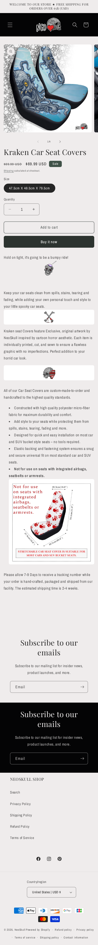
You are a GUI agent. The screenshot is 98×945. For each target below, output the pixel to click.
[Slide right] (60, 141)
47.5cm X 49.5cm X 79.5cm (29, 188)
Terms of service (25, 937)
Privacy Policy (20, 804)
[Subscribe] (82, 687)
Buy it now (49, 241)
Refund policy (63, 929)
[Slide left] (37, 141)
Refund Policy (20, 826)
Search (15, 792)
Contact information (76, 937)
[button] (10, 24)
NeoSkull (20, 929)
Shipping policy (49, 937)
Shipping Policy (21, 815)
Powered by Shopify (38, 929)
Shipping (9, 170)
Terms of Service (22, 837)
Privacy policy (85, 929)
